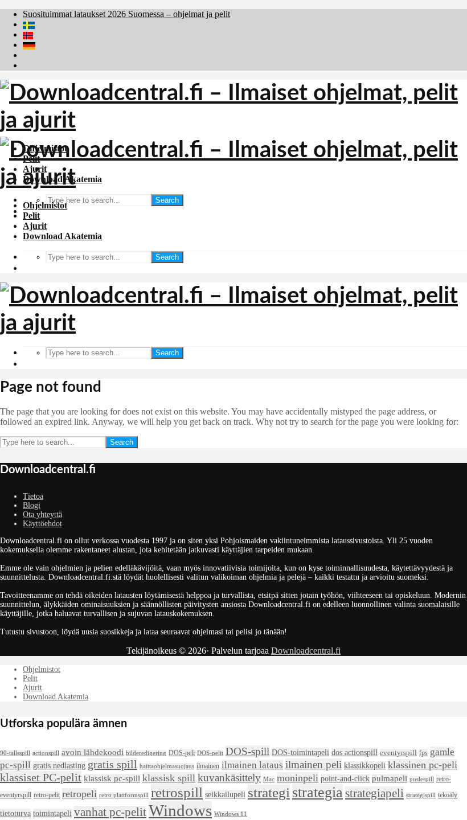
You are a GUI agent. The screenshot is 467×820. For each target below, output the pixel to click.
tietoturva (15, 813)
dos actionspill (354, 752)
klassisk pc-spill (112, 778)
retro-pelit (47, 795)
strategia (317, 792)
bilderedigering (146, 753)
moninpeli (297, 778)
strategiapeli (374, 793)
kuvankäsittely (229, 778)
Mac (269, 779)
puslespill (421, 779)
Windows (180, 810)
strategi (269, 792)
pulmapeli (389, 778)
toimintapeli (52, 813)
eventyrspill (398, 753)
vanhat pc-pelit (110, 812)
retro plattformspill (124, 795)
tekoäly (447, 795)
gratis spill (112, 764)
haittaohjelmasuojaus (167, 766)
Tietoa (33, 496)
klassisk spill (168, 778)
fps (423, 753)
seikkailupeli (225, 794)
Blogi (31, 505)
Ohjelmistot (45, 205)
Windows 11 (230, 814)
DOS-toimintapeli (300, 752)
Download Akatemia (62, 236)
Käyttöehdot (42, 523)
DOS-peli (182, 753)
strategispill (421, 795)
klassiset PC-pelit (40, 777)
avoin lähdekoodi (93, 752)
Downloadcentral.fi (306, 650)
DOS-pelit (210, 753)
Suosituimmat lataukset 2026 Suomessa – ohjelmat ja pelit (126, 14)
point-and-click (345, 778)
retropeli (79, 794)
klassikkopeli (365, 765)
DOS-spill (247, 751)
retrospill (177, 792)
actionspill (45, 753)
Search (167, 200)
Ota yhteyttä (42, 514)
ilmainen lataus (252, 765)
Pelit (31, 215)
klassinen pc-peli (422, 764)
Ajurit (35, 226)
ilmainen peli (313, 764)
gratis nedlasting (59, 765)
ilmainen (207, 766)
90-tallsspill (15, 753)
